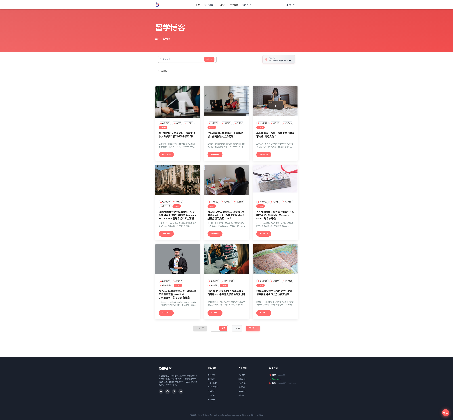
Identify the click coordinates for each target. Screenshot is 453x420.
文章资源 (241, 391)
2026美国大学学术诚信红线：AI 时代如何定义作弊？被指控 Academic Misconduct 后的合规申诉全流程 (178, 215)
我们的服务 (208, 5)
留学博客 (166, 39)
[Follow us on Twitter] (161, 391)
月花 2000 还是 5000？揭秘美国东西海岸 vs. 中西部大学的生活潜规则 (226, 293)
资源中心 (245, 5)
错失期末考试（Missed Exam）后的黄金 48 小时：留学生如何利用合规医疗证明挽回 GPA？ (226, 215)
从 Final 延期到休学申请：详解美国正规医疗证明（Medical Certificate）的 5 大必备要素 (177, 294)
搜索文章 (209, 59)
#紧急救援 (239, 202)
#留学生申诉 (166, 206)
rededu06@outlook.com (287, 383)
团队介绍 (241, 379)
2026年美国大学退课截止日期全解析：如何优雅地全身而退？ (225, 135)
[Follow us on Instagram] (174, 391)
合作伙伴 (241, 383)
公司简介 (241, 375)
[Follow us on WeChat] (180, 391)
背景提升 (211, 400)
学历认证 (211, 379)
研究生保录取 (213, 387)
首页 (198, 5)
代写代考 (211, 395)
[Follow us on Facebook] (167, 391)
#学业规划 (239, 123)
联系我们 (234, 5)
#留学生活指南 (228, 281)
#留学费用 (288, 281)
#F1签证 (178, 123)
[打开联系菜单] (445, 412)
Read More (166, 154)
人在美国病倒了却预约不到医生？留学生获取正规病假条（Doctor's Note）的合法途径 (275, 215)
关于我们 (222, 5)
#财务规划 (214, 285)
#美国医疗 (288, 202)
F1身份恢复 (212, 383)
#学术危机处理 (166, 285)
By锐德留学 (166, 123)
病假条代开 (212, 375)
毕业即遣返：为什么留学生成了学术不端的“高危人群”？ (275, 135)
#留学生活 (276, 123)
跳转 (223, 328)
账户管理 (292, 5)
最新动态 (241, 387)
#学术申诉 (227, 202)
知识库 (241, 395)
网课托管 (211, 391)
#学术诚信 (288, 123)
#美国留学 (190, 123)
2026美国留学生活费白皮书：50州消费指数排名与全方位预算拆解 (274, 293)
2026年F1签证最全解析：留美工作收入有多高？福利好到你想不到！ (177, 135)
